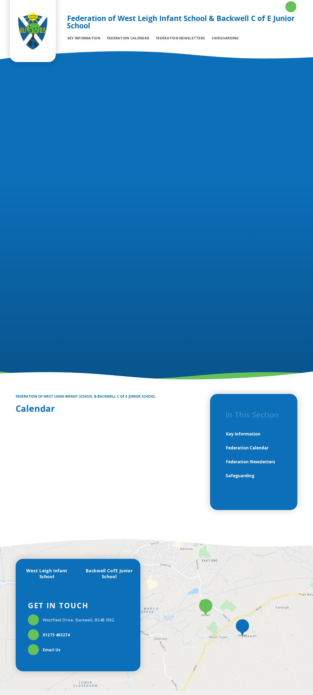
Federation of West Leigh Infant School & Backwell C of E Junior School (86, 396)
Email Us (52, 649)
